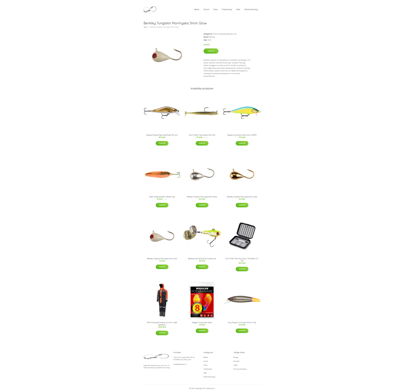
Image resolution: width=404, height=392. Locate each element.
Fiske (215, 9)
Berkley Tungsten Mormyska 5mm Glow (162, 259)
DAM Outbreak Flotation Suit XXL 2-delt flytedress (162, 323)
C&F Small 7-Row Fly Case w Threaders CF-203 (242, 260)
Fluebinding (227, 9)
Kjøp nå (211, 51)
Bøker (196, 9)
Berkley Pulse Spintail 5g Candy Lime (202, 259)
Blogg (236, 357)
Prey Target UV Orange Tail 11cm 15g (242, 322)
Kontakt (236, 361)
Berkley (230, 34)
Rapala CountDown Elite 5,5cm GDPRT (242, 135)
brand (206, 9)
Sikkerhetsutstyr (251, 9)
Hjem (145, 27)
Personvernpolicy (240, 369)
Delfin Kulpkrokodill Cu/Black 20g (162, 197)
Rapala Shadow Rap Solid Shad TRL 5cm (162, 135)
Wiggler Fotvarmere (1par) (202, 322)
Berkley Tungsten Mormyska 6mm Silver (202, 197)
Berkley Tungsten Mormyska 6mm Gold (242, 197)
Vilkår (236, 365)
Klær (238, 9)
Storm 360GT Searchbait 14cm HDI (202, 135)
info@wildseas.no (180, 364)
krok (235, 34)
